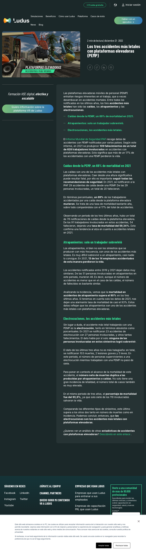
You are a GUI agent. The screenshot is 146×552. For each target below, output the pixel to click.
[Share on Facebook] (90, 67)
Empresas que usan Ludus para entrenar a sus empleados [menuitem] (90, 496)
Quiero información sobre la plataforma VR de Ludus (28, 109)
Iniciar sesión (133, 4)
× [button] (138, 520)
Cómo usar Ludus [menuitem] (67, 16)
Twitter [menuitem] (24, 499)
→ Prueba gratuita (94, 5)
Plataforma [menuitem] (83, 16)
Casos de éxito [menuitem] (98, 16)
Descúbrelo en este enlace (115, 434)
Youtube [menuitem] (9, 505)
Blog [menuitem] (41, 24)
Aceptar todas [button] (103, 545)
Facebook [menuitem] (9, 493)
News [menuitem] (33, 24)
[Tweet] (97, 67)
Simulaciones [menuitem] (37, 16)
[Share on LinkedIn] (104, 67)
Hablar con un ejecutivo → (128, 20)
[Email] (111, 67)
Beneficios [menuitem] (51, 16)
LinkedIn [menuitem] (24, 493)
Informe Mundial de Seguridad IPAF (86, 139)
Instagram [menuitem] (10, 499)
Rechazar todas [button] (122, 545)
